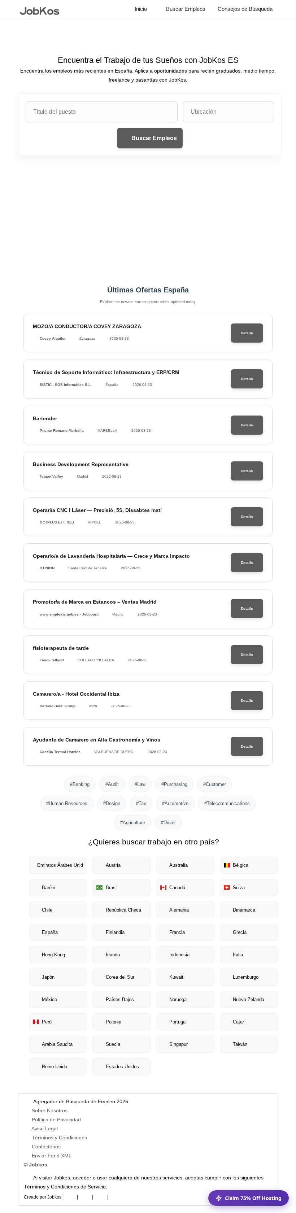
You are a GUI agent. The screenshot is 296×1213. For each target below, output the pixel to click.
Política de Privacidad (56, 1119)
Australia (178, 865)
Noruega (178, 999)
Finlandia (115, 932)
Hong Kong (53, 954)
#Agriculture (132, 822)
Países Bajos (120, 999)
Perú (47, 1022)
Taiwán (240, 1044)
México (49, 999)
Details (247, 333)
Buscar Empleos (185, 9)
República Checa (123, 910)
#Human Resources (66, 803)
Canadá (177, 887)
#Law (140, 784)
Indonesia (179, 954)
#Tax (141, 803)
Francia (177, 932)
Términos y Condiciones (59, 1137)
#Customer (214, 784)
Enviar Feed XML (51, 1155)
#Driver (168, 822)
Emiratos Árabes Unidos (60, 865)
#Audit (112, 784)
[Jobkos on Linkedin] (85, 1195)
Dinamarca (244, 910)
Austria (113, 865)
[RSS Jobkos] (100, 1195)
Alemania (179, 910)
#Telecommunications (227, 803)
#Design (111, 803)
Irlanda (113, 954)
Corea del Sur (120, 977)
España (50, 932)
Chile (47, 910)
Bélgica (240, 865)
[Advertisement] (148, 220)
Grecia (240, 932)
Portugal (178, 1022)
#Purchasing (174, 784)
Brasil (112, 887)
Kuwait (176, 977)
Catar (238, 1022)
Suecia (113, 1044)
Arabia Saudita (57, 1044)
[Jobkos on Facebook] (70, 1195)
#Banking (80, 784)
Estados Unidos (122, 1066)
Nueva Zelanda (248, 999)
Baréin (48, 887)
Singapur (178, 1044)
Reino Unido (54, 1066)
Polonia (113, 1022)
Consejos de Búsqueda (244, 9)
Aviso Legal (44, 1128)
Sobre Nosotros (50, 1110)
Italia (238, 954)
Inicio (140, 9)
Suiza (239, 887)
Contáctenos (46, 1146)
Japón (48, 977)
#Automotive (175, 803)
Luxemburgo (245, 977)
